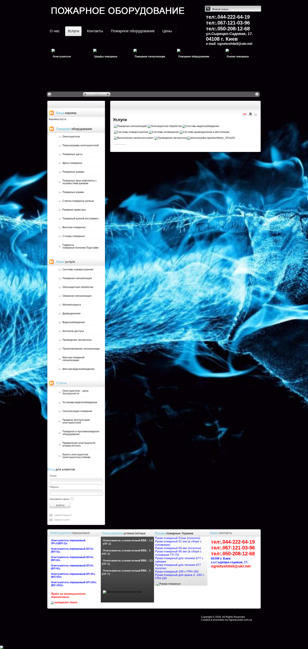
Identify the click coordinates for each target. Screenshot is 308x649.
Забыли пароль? (63, 515)
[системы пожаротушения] (131, 132)
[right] (257, 94)
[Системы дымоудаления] (204, 132)
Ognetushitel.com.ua (240, 619)
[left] (50, 94)
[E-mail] (256, 115)
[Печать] (250, 115)
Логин (53, 475)
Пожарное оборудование (133, 31)
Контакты (95, 31)
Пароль (54, 487)
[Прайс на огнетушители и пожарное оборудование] (64, 602)
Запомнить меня (59, 499)
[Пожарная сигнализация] (130, 126)
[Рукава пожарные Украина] (168, 583)
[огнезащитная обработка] (165, 126)
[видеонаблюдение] (200, 126)
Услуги (73, 31)
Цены (167, 31)
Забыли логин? (62, 519)
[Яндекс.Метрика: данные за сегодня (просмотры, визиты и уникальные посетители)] (11, 647)
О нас (55, 31)
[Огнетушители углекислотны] (122, 591)
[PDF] (245, 115)
